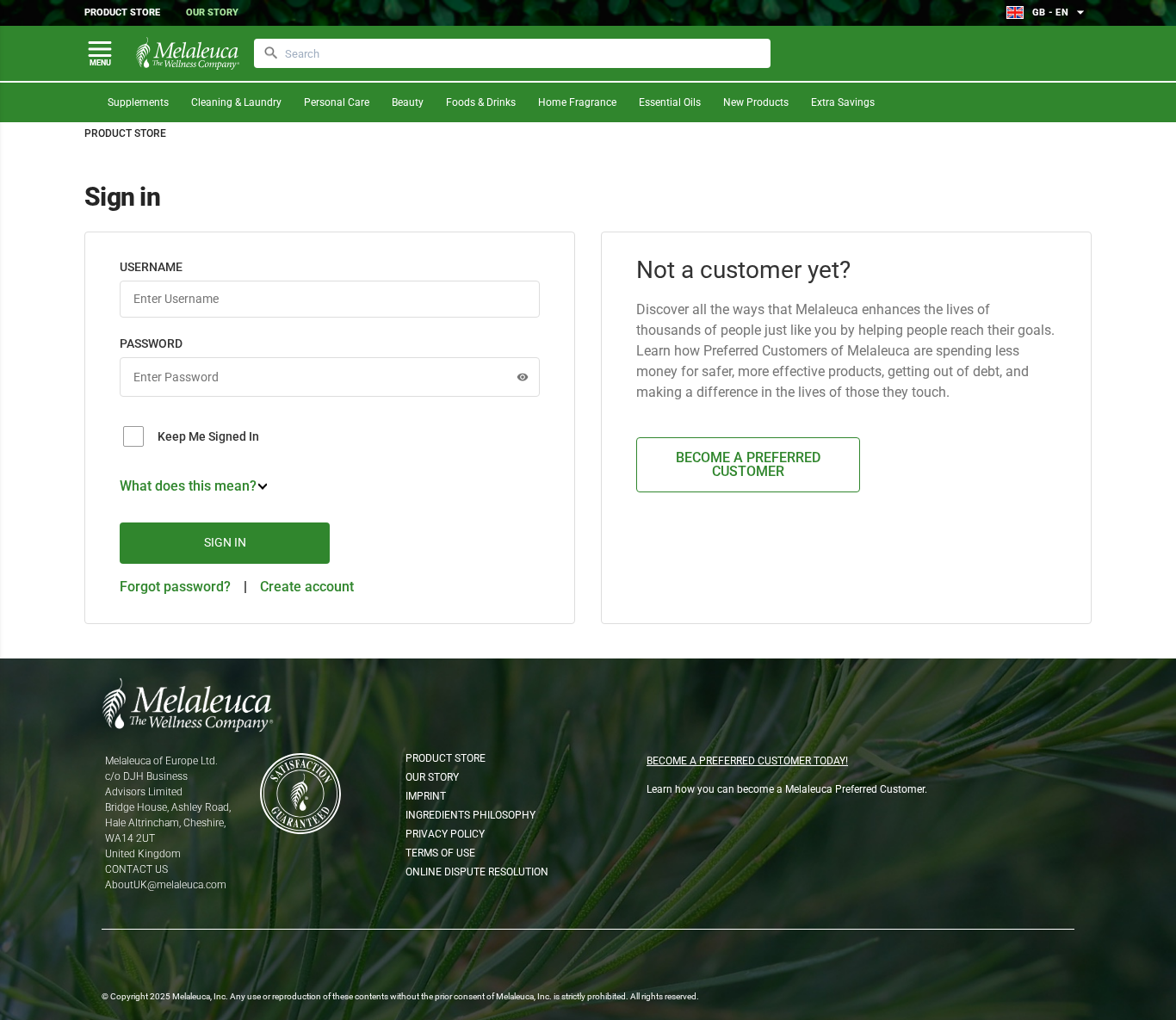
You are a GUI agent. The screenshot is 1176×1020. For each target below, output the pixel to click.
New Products (756, 102)
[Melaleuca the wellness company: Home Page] (187, 53)
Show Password (523, 377)
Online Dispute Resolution (476, 872)
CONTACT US (136, 869)
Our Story (212, 12)
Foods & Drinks (481, 102)
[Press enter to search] (271, 53)
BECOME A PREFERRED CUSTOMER (748, 464)
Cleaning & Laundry (236, 102)
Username (151, 267)
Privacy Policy (445, 834)
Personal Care (336, 102)
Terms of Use (440, 853)
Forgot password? (175, 586)
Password (151, 343)
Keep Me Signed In (208, 436)
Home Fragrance (577, 102)
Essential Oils (670, 102)
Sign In (225, 542)
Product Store (122, 12)
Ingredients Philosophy (470, 815)
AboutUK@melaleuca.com (165, 885)
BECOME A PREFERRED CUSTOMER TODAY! (747, 761)
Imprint (425, 796)
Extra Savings (843, 102)
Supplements (138, 102)
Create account (307, 586)
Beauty (408, 102)
